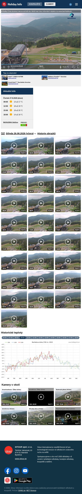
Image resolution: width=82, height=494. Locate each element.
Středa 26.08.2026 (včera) (20, 133)
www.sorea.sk (12, 78)
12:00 (40, 337)
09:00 (23, 337)
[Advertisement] (58, 108)
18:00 (76, 337)
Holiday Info (9, 2)
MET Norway (31, 490)
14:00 (52, 337)
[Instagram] (16, 471)
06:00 (5, 337)
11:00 (35, 337)
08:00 (17, 337)
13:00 (46, 337)
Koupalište (34, 4)
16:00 (64, 337)
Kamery (50, 4)
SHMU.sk (22, 490)
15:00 (58, 337)
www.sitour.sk (21, 459)
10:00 (29, 337)
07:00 (11, 337)
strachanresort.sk (53, 78)
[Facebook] (7, 471)
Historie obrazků (46, 133)
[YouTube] (25, 471)
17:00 (70, 337)
